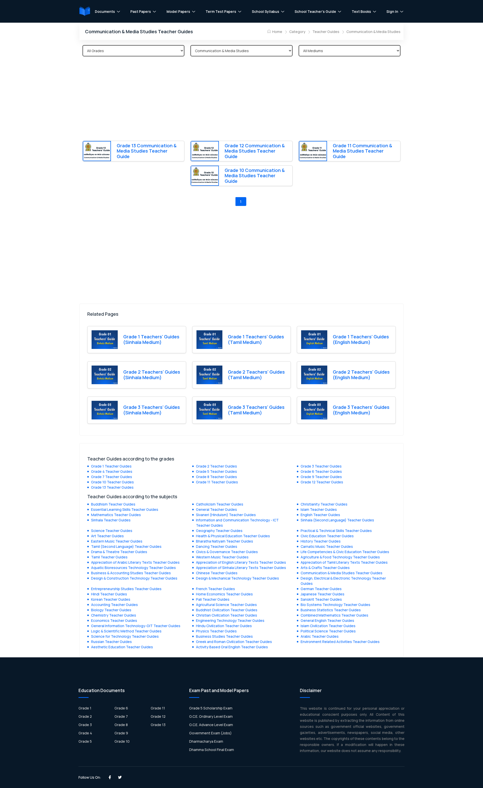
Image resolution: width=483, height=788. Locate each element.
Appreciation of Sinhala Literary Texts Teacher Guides (241, 567)
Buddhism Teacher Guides (113, 504)
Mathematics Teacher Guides (116, 514)
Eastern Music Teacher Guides (116, 541)
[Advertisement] (241, 99)
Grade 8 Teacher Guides (216, 476)
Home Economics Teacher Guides (224, 594)
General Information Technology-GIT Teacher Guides (135, 625)
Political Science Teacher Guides (328, 631)
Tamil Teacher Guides (109, 557)
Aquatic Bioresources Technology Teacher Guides (133, 567)
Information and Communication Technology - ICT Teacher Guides (237, 523)
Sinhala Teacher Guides (111, 520)
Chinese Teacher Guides (216, 572)
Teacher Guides (325, 31)
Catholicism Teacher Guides (219, 504)
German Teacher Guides (321, 588)
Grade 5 (85, 741)
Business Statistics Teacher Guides (331, 609)
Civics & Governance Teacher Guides (227, 551)
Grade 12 (158, 716)
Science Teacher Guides (111, 530)
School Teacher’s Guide (315, 11)
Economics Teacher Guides (114, 620)
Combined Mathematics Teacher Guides (334, 615)
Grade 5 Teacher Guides (216, 471)
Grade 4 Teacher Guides (111, 471)
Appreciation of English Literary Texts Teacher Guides (241, 562)
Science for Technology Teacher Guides (125, 636)
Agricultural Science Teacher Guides (226, 604)
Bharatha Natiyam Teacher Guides (224, 541)
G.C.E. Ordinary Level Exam (211, 716)
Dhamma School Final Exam (211, 749)
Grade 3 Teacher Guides (321, 466)
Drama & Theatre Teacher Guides (119, 551)
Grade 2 (85, 716)
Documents (105, 11)
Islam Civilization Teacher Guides (328, 625)
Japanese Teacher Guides (322, 594)
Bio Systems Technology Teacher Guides (335, 604)
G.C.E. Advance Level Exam (211, 724)
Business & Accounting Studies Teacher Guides (131, 572)
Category (297, 31)
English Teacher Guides (320, 514)
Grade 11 (158, 708)
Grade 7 (121, 716)
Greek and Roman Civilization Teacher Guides (234, 641)
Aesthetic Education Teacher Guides (122, 646)
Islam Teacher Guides (319, 509)
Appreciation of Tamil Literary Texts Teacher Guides (344, 562)
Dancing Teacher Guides (216, 546)
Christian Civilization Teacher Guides (226, 615)
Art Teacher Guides (107, 535)
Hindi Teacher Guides (109, 594)
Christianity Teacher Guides (324, 504)
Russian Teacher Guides (111, 641)
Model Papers (178, 11)
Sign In (392, 11)
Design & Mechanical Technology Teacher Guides (237, 578)
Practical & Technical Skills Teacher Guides (336, 530)
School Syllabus (265, 11)
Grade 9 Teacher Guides (321, 476)
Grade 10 (122, 741)
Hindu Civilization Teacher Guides (224, 625)
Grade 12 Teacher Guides (322, 482)
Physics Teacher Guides (216, 631)
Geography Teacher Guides (219, 530)
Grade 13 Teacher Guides (112, 487)
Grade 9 (121, 733)
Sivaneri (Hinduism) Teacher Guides (226, 514)
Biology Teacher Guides (111, 609)
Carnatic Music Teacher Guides (327, 546)
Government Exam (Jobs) (210, 733)
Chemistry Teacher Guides (113, 615)
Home (276, 31)
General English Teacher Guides (327, 620)
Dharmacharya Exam (206, 741)
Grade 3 (85, 724)
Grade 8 (121, 724)
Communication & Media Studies (373, 31)
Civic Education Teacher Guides (327, 535)
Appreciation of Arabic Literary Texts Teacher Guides (135, 562)
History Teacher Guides (321, 541)
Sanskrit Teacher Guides (321, 599)
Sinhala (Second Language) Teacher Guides (337, 520)
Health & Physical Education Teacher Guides (233, 535)
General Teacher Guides (216, 509)
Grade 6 (121, 708)
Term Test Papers (221, 11)
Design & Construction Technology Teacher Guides (134, 578)
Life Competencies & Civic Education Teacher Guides (345, 551)
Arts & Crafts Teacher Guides (325, 567)
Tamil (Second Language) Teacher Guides (126, 546)
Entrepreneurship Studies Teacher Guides (126, 588)
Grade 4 (85, 733)
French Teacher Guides (215, 588)
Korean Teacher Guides (110, 599)
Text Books (361, 11)
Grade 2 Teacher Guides (216, 466)
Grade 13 (158, 724)
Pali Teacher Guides (212, 599)
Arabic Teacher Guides (320, 636)
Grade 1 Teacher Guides (111, 466)
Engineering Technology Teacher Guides (230, 620)
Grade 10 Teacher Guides (112, 482)
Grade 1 (84, 708)
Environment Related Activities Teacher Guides (340, 641)
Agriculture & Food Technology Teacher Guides (340, 557)
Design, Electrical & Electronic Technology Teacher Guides (343, 581)
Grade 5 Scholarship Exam (210, 708)
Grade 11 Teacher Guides (217, 482)
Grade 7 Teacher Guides (111, 476)
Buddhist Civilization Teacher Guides (226, 609)
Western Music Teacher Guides (222, 557)
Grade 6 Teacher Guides (321, 471)
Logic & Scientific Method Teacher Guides (126, 631)
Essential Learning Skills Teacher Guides (124, 509)
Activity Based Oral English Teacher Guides (232, 646)
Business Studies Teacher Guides (224, 636)
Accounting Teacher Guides (114, 604)
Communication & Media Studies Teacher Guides (341, 572)
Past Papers (140, 11)
